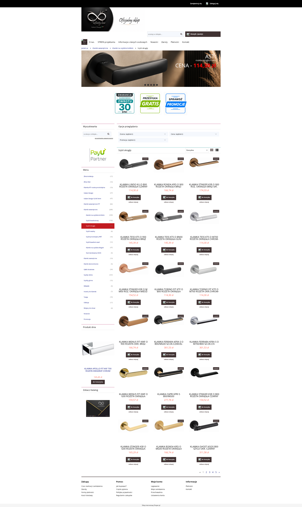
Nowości (87, 314)
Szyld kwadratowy (92, 220)
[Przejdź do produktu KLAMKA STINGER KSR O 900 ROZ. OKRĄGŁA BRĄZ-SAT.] (204, 169)
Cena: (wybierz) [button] (177, 134)
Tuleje (86, 297)
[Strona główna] (151, 19)
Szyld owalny (90, 231)
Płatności (189, 486)
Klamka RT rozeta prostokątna (94, 187)
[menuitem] (91, 42)
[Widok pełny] (216, 150)
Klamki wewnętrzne (90, 209)
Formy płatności (87, 492)
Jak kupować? (121, 486)
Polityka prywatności (124, 492)
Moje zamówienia (158, 489)
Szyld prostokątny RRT (94, 237)
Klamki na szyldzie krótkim (95, 215)
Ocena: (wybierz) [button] (126, 134)
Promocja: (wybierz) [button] (127, 140)
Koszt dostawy (87, 495)
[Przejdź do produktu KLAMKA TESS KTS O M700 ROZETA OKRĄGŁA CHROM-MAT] (204, 222)
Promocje (87, 319)
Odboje (86, 302)
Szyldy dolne (88, 275)
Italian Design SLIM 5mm (92, 198)
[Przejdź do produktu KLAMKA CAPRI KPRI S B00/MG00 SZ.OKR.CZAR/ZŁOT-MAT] (169, 379)
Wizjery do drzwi (89, 308)
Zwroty (84, 489)
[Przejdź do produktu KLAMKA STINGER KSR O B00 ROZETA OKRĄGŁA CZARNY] (204, 379)
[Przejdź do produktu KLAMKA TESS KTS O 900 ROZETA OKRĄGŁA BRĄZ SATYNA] (133, 222)
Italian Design (88, 193)
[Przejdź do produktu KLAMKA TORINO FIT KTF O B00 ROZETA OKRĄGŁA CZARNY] (169, 274)
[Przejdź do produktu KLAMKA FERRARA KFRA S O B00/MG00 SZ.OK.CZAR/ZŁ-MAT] (169, 326)
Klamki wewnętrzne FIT (92, 204)
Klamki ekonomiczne (91, 264)
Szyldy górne (88, 280)
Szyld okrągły (90, 226)
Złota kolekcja (88, 176)
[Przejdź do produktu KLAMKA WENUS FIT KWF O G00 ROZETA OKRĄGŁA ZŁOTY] (133, 379)
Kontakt (189, 489)
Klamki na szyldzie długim (95, 248)
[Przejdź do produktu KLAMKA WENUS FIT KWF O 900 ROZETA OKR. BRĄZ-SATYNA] (133, 326)
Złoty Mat (87, 182)
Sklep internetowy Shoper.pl (151, 505)
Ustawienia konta (158, 495)
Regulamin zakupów (124, 495)
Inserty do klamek (90, 291)
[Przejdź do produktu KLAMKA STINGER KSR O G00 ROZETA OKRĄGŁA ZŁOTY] (133, 431)
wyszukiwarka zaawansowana (104, 138)
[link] (151, 68)
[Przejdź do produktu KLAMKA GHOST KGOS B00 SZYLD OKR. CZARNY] (204, 431)
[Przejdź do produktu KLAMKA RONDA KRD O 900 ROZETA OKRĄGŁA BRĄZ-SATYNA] (169, 169)
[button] (133, 202)
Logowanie (155, 486)
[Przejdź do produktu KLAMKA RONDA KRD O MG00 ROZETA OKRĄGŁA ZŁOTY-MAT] (169, 431)
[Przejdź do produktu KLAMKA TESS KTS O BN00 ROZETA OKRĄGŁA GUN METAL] (169, 222)
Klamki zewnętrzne (90, 258)
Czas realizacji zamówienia (92, 486)
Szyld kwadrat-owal (93, 242)
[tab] (145, 85)
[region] (151, 68)
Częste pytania (122, 489)
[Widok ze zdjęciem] (211, 150)
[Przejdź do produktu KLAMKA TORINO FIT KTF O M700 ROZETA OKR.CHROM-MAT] (204, 274)
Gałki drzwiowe (89, 269)
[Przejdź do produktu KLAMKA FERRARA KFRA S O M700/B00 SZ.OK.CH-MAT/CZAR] (204, 326)
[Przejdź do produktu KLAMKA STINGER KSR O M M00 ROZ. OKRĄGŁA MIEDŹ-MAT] (133, 274)
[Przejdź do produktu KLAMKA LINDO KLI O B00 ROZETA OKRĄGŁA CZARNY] (133, 169)
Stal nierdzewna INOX (93, 253)
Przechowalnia (156, 492)
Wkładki (86, 286)
